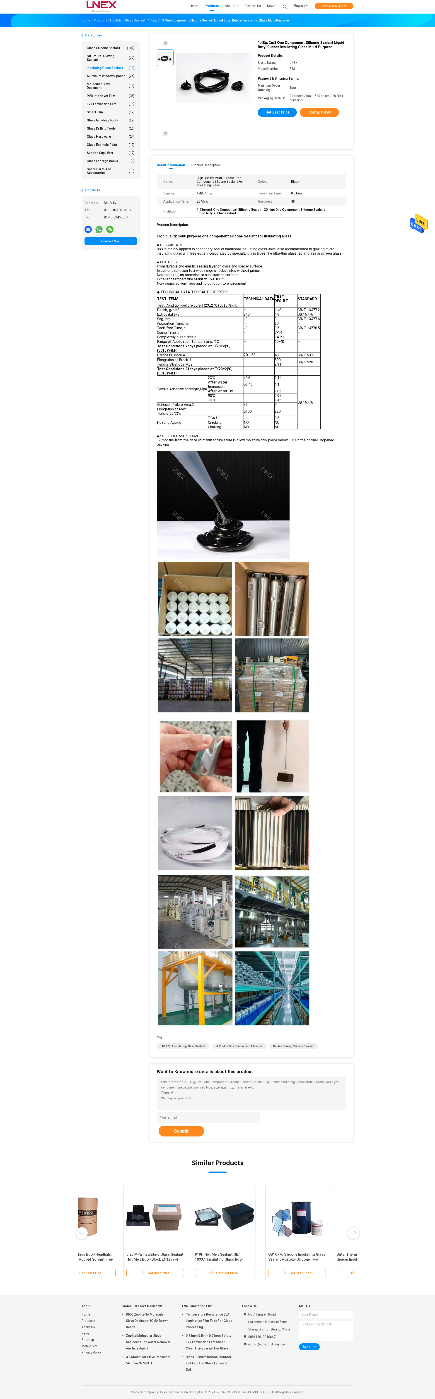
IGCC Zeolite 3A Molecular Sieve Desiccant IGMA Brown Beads (147, 1321)
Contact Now (110, 241)
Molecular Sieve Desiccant (111, 86)
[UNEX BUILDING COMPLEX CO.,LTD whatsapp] (99, 229)
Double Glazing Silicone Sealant (293, 1046)
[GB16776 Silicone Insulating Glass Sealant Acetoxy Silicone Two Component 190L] (113, 1216)
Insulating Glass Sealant (111, 68)
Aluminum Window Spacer (111, 76)
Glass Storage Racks (111, 161)
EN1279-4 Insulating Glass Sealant (183, 1046)
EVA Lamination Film (111, 104)
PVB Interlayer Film (111, 96)
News (86, 1333)
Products (88, 1321)
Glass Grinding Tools (111, 120)
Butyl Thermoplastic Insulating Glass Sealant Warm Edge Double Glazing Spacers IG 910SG (248, 1259)
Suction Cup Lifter (111, 153)
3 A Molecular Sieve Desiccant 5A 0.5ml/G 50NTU (148, 1360)
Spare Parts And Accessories (111, 171)
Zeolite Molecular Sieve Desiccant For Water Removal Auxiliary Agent (148, 1342)
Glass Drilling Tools (111, 128)
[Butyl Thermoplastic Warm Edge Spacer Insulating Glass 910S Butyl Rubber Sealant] (182, 1216)
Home (86, 1314)
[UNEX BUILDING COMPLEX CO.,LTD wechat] (110, 229)
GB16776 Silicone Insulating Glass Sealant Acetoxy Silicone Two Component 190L (113, 1259)
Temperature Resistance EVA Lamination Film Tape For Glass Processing (209, 1321)
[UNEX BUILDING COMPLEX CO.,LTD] (101, 6)
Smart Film (111, 112)
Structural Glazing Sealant (111, 58)
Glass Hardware (111, 136)
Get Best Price (277, 112)
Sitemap (88, 1340)
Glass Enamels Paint (111, 145)
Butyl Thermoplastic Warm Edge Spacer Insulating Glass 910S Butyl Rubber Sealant (180, 1259)
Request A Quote (334, 6)
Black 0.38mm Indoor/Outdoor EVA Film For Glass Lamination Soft (209, 1363)
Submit (181, 1131)
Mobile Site (90, 1346)
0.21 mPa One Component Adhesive (239, 1046)
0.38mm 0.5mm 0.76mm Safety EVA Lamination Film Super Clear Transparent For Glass (208, 1342)
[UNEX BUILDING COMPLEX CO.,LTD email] (88, 229)
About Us (88, 1327)
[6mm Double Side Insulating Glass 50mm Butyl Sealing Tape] (318, 1216)
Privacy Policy (92, 1352)
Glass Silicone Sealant (111, 48)
